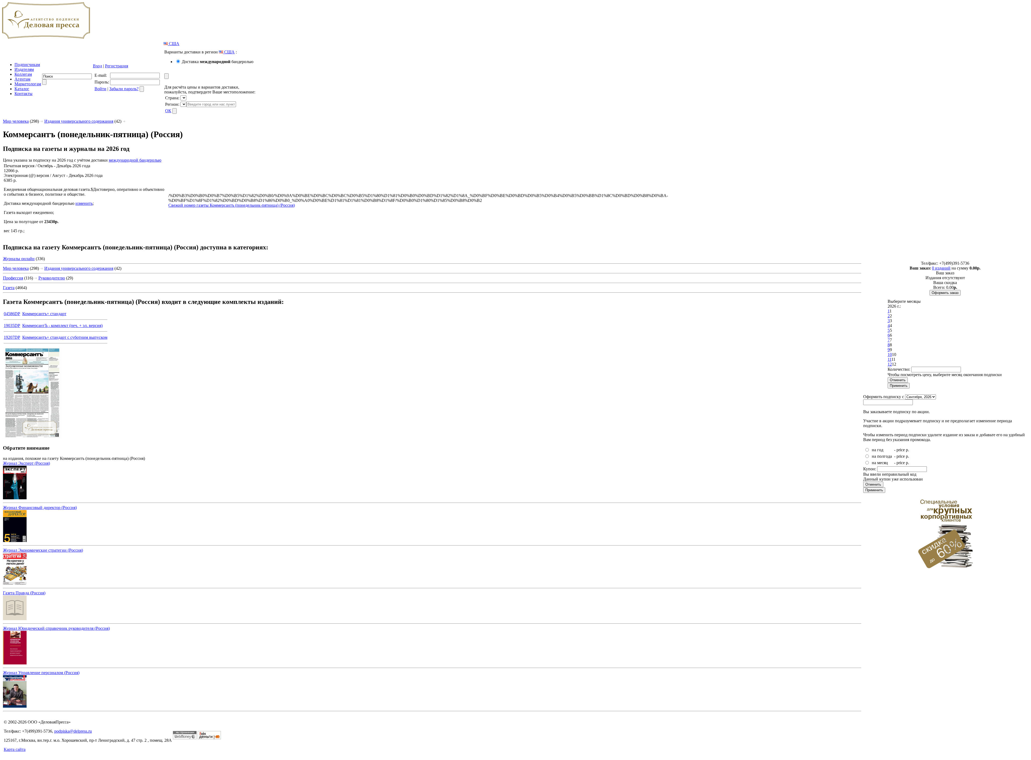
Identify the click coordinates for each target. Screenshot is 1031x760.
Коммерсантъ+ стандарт (44, 313)
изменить (84, 203)
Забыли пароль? (124, 88)
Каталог (21, 88)
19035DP (12, 325)
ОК (168, 110)
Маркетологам (27, 84)
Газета (8, 287)
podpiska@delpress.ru (73, 731)
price (900, 450)
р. (907, 450)
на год (877, 450)
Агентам (22, 79)
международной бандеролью (135, 160)
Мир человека (16, 121)
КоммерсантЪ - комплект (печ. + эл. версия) (62, 325)
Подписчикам (27, 64)
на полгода (882, 456)
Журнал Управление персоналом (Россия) (41, 672)
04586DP (12, 313)
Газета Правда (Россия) (24, 593)
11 (889, 359)
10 (890, 354)
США (173, 43)
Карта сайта (15, 749)
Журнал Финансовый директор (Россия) (40, 507)
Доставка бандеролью (217, 61)
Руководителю (51, 278)
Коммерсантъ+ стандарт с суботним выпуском (64, 337)
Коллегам (23, 74)
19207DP (12, 337)
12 (890, 364)
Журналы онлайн (19, 258)
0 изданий (941, 268)
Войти (100, 88)
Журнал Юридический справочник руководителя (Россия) (56, 628)
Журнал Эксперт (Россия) (26, 463)
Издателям (24, 69)
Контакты (23, 93)
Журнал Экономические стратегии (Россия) (43, 550)
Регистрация (116, 66)
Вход (97, 66)
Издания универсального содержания (78, 121)
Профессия (13, 278)
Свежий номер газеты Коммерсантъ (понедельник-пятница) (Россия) (231, 205)
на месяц (880, 462)
